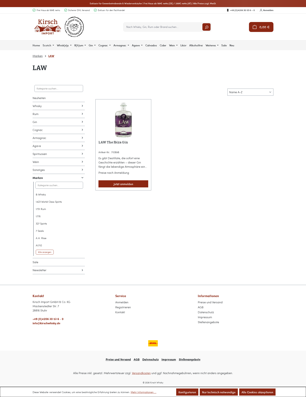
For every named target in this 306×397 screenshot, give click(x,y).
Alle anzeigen (44, 252)
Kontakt (120, 312)
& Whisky (41, 194)
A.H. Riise (41, 238)
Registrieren (123, 307)
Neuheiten (39, 98)
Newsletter (39, 270)
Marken (38, 178)
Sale (35, 262)
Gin (35, 122)
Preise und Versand (210, 302)
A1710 (39, 245)
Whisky (37, 106)
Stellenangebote (208, 322)
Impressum (205, 317)
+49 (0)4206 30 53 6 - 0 (48, 319)
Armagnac (39, 138)
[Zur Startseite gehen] (59, 27)
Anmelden (268, 10)
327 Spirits (41, 223)
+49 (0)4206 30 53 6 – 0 (242, 10)
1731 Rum (41, 209)
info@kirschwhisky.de (46, 323)
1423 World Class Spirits (49, 201)
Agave (37, 146)
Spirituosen (40, 154)
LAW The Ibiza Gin (113, 142)
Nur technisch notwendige (219, 392)
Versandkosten (141, 373)
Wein (36, 162)
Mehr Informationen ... (143, 392)
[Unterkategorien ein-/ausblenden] (82, 105)
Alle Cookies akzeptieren (257, 392)
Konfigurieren (187, 392)
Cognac (38, 130)
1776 (38, 216)
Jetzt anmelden (123, 184)
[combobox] (163, 27)
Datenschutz (206, 312)
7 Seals (40, 230)
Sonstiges (39, 170)
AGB (200, 307)
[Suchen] (206, 27)
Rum (35, 114)
